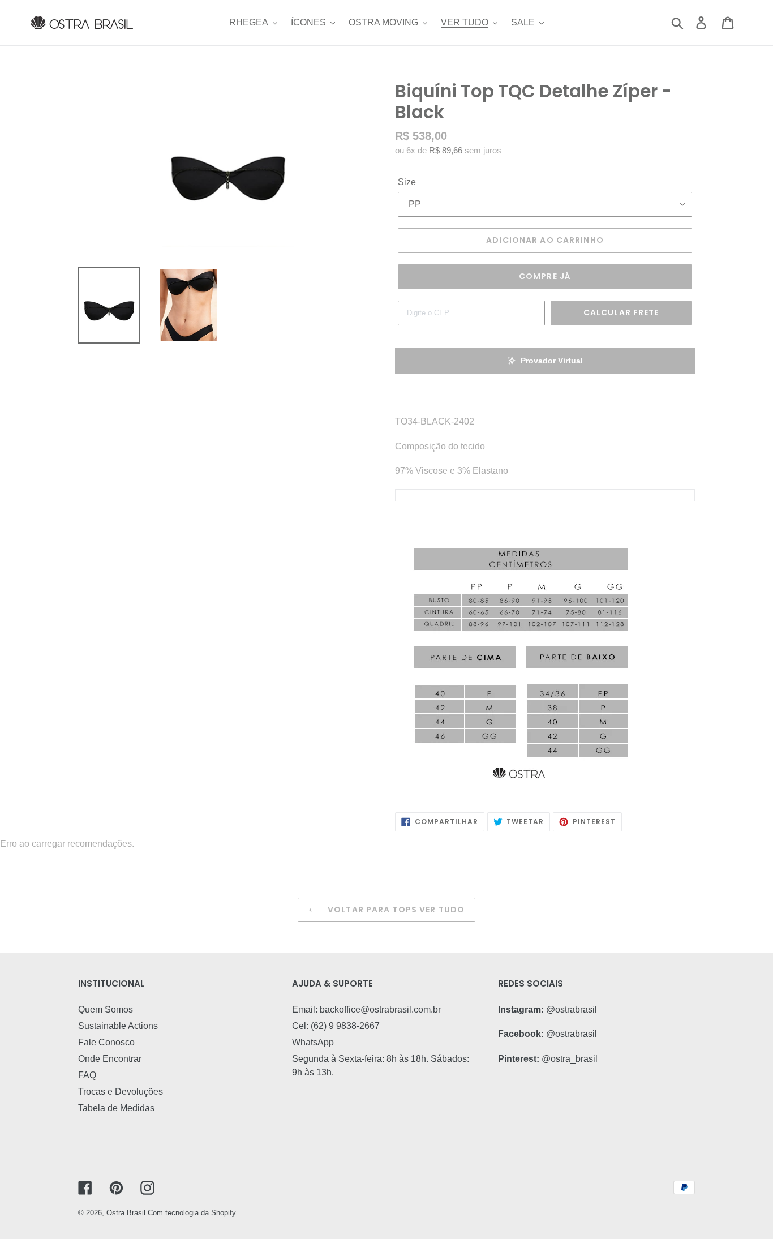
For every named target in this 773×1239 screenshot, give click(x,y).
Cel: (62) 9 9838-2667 (336, 1026)
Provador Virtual (552, 360)
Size (407, 182)
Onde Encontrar (109, 1059)
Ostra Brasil (125, 1212)
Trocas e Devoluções (120, 1091)
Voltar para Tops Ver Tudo (395, 909)
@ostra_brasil (570, 1059)
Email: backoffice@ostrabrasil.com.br (366, 1009)
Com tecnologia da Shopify (192, 1212)
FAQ (87, 1075)
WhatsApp (313, 1042)
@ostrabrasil (571, 1009)
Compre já (545, 276)
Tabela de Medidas (116, 1108)
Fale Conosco (106, 1042)
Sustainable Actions (118, 1026)
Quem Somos (105, 1009)
